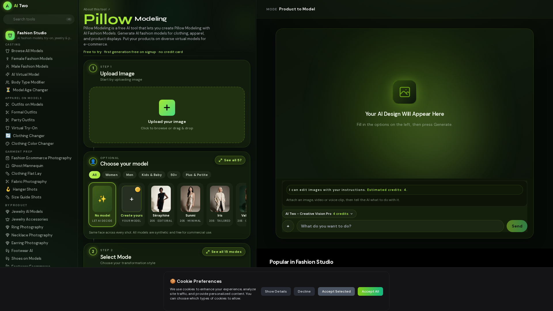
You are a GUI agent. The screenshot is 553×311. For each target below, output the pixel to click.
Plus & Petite (197, 175)
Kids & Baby (152, 175)
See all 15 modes (226, 252)
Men (129, 175)
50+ (174, 175)
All (94, 175)
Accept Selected (336, 291)
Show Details (276, 291)
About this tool (97, 9)
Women (111, 175)
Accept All (370, 291)
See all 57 (233, 160)
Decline (304, 291)
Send (517, 226)
